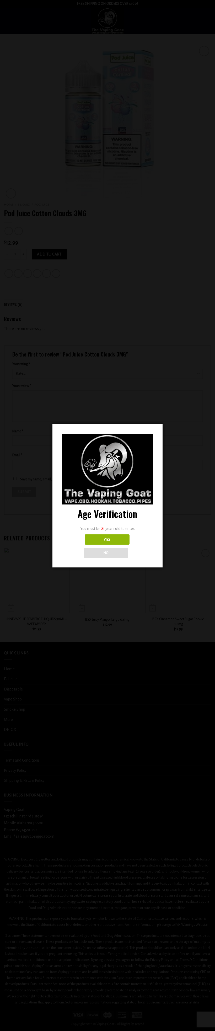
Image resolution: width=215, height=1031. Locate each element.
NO (106, 553)
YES (107, 539)
